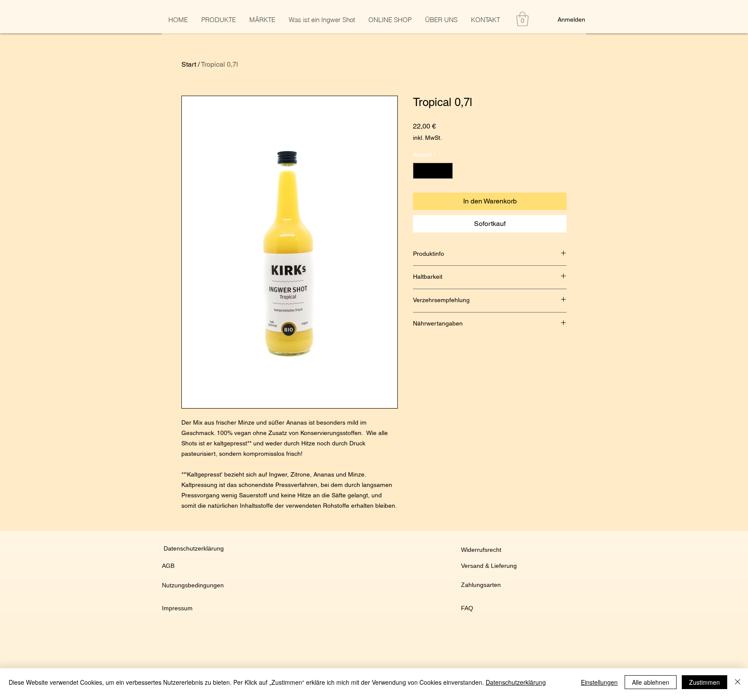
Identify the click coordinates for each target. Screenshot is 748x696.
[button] (522, 19)
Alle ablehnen (650, 682)
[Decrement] (419, 170)
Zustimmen (704, 682)
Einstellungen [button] (599, 682)
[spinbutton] (433, 170)
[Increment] (446, 170)
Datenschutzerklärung (516, 682)
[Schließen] (737, 682)
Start (188, 64)
